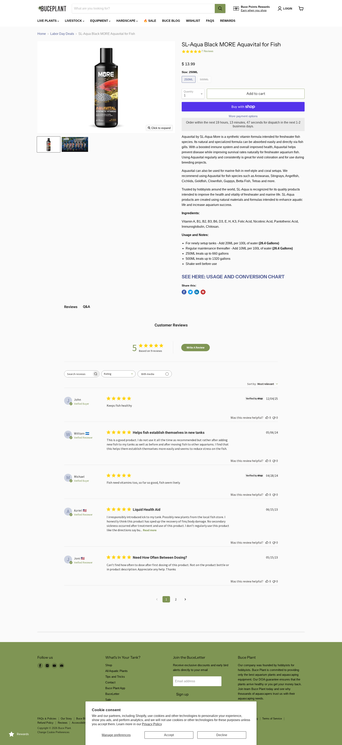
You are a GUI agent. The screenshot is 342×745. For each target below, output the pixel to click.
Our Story (66, 718)
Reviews (62, 722)
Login (287, 8)
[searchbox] (78, 374)
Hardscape (126, 20)
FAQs (210, 20)
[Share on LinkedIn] (196, 292)
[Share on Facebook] (184, 292)
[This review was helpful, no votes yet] (267, 418)
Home (41, 33)
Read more (150, 530)
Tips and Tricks (115, 676)
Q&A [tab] (86, 306)
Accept (169, 735)
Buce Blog (171, 20)
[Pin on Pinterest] (203, 292)
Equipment (99, 20)
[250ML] (189, 83)
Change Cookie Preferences (53, 732)
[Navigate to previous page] (157, 599)
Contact (110, 682)
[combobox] (143, 8)
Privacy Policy (152, 724)
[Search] (220, 8)
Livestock (74, 20)
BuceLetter (112, 694)
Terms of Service (272, 718)
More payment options (243, 116)
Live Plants (47, 20)
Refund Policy (45, 722)
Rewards (227, 20)
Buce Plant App (115, 688)
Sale (108, 699)
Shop (108, 665)
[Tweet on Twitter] (190, 292)
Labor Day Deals (62, 33)
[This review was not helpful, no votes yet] (274, 418)
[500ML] (204, 83)
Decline (221, 735)
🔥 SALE (150, 20)
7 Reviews (207, 51)
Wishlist (193, 20)
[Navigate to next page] (185, 599)
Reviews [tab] (70, 307)
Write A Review (195, 347)
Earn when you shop (254, 10)
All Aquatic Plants (116, 671)
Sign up (182, 694)
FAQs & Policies (46, 718)
